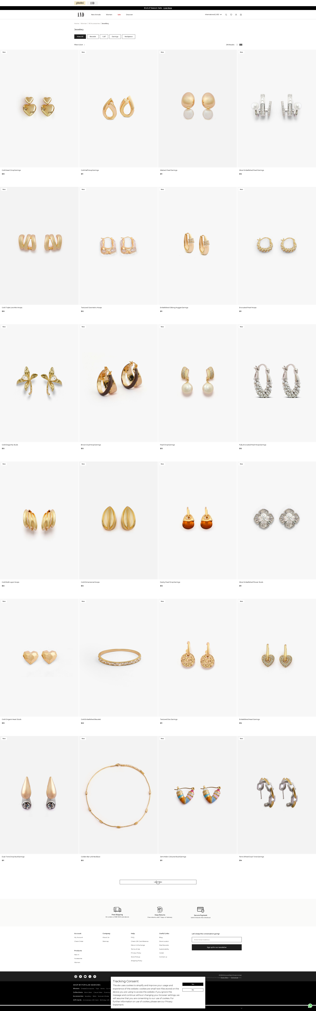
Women (84, 23)
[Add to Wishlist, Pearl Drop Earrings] (234, 326)
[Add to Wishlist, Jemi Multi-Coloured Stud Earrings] (234, 738)
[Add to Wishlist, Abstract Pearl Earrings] (234, 52)
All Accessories (94, 23)
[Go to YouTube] (85, 976)
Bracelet (93, 36)
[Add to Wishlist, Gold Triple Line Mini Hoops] (76, 189)
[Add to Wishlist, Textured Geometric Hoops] (155, 189)
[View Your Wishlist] (231, 15)
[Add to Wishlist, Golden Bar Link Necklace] (155, 738)
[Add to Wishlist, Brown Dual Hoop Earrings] (155, 326)
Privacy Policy (224, 977)
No (193, 990)
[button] (213, 15)
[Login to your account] (236, 15)
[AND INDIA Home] (80, 15)
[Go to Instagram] (75, 976)
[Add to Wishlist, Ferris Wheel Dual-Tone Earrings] (314, 738)
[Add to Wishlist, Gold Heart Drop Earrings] (76, 52)
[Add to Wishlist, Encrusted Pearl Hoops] (314, 189)
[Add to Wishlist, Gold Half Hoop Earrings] (155, 52)
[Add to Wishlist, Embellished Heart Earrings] (314, 601)
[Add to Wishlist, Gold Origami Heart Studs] (76, 601)
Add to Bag (39, 164)
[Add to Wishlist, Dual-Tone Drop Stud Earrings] (76, 738)
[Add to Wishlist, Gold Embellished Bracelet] (155, 601)
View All (80, 36)
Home (76, 23)
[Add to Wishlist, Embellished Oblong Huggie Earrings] (234, 189)
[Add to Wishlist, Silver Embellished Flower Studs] (314, 463)
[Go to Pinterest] (94, 976)
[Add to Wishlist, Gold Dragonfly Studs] (76, 326)
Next (76, 108)
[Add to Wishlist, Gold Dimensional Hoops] (155, 463)
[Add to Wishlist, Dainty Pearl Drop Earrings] (234, 463)
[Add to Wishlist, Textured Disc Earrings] (234, 601)
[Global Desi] (79, 3)
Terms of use (234, 977)
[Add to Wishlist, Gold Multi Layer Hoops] (76, 463)
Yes (193, 984)
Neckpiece (129, 36)
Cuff (104, 36)
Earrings (115, 36)
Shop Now (168, 8)
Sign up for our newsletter (217, 947)
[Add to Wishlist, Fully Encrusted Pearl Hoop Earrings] (314, 326)
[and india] (92, 3)
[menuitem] (96, 14)
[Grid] (239, 45)
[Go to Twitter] (90, 976)
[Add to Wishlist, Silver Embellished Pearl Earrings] (314, 52)
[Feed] (237, 45)
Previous (2, 108)
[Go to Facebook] (80, 976)
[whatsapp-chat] (310, 1006)
